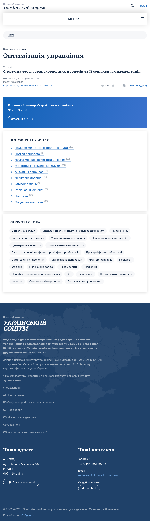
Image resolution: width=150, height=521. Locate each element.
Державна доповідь (30, 178)
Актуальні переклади (31, 171)
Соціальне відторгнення (44, 281)
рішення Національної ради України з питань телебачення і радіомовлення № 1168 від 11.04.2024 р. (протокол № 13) (50, 344)
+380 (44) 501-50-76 (92, 463)
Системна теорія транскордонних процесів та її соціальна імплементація (72, 71)
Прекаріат (125, 259)
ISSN (143, 5)
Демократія (85, 274)
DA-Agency (27, 515)
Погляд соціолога (29, 153)
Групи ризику (120, 230)
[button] (132, 6)
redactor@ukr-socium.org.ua (98, 475)
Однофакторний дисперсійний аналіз (36, 274)
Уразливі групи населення (68, 238)
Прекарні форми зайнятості (104, 252)
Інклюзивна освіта (41, 266)
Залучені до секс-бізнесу (28, 238)
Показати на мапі (24, 482)
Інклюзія (17, 281)
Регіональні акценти (31, 190)
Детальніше (18, 119)
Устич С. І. (9, 67)
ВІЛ (69, 274)
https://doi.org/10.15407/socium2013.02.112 (27, 85)
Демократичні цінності (26, 245)
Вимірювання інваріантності (66, 245)
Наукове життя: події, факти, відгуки (44, 147)
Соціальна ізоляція (23, 230)
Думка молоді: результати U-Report (42, 159)
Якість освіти (68, 266)
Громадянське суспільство (84, 281)
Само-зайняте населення (28, 259)
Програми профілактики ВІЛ (110, 238)
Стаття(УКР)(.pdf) (137, 85)
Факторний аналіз (100, 259)
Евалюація (90, 266)
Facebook (91, 488)
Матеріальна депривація (66, 259)
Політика (23, 196)
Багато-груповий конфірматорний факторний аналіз (45, 252)
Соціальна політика (31, 202)
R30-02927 (40, 352)
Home (11, 35)
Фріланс (17, 266)
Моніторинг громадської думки (40, 165)
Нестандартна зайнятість (116, 274)
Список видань (27, 184)
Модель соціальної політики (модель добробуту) (73, 230)
